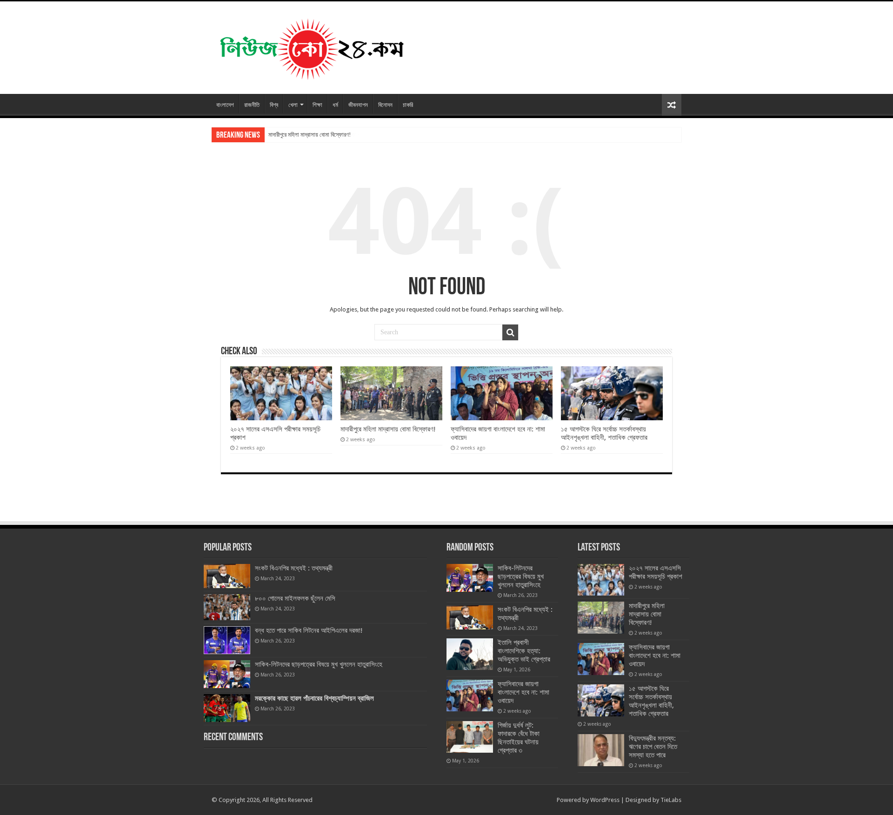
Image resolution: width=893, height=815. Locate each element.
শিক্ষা (317, 104)
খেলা (293, 104)
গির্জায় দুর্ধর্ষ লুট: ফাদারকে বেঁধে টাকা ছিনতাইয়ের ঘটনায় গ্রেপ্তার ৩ (519, 738)
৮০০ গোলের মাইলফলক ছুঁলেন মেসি (295, 598)
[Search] (510, 332)
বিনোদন (385, 104)
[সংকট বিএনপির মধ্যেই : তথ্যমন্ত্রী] (227, 576)
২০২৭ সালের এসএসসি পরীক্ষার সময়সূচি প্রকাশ (655, 572)
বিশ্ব (274, 104)
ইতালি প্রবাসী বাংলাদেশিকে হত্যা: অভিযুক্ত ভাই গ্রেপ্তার (524, 650)
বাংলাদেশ (225, 104)
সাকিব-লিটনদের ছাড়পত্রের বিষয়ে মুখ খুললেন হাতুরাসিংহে (318, 664)
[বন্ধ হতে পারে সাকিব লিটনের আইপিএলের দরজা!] (227, 640)
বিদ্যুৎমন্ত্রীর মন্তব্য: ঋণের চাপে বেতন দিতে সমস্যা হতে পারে (653, 746)
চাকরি (408, 104)
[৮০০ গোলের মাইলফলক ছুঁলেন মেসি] (227, 607)
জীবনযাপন (358, 104)
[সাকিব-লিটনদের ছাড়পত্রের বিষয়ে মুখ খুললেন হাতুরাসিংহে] (227, 674)
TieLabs (670, 799)
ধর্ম (335, 104)
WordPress (605, 799)
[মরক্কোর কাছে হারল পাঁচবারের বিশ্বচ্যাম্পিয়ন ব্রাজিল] (227, 708)
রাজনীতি (252, 104)
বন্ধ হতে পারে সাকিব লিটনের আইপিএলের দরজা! (309, 630)
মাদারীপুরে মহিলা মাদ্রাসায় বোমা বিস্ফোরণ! (309, 134)
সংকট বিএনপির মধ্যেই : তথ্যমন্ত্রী (294, 568)
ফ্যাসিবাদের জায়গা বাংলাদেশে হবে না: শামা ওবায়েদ (523, 692)
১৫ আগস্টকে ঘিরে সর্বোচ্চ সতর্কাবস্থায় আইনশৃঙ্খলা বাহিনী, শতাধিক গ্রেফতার (604, 433)
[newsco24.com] (311, 46)
